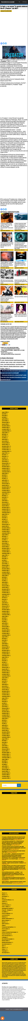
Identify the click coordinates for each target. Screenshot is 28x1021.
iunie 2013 (4, 681)
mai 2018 (4, 580)
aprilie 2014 (4, 664)
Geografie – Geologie (6, 910)
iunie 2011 (4, 721)
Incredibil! (4, 911)
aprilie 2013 (4, 684)
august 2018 (4, 575)
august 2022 (4, 493)
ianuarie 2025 (5, 444)
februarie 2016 (5, 626)
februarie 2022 (5, 504)
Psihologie (4, 937)
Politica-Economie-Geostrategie (9, 932)
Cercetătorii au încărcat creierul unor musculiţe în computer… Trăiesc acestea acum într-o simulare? (13, 862)
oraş (6, 970)
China (11, 964)
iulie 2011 (4, 720)
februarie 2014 (5, 667)
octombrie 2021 (5, 510)
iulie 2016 (4, 618)
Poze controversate (6, 935)
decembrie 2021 (5, 507)
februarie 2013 (5, 687)
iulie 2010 (4, 740)
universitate (11, 975)
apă (10, 962)
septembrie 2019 (5, 553)
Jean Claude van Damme (9, 364)
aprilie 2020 (4, 541)
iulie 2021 (4, 516)
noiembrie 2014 (5, 652)
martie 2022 (4, 502)
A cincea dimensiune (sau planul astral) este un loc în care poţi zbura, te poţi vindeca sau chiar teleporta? (13, 878)
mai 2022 (4, 499)
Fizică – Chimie (5, 906)
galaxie (19, 966)
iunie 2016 (4, 619)
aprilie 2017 (4, 602)
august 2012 (4, 698)
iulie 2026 (4, 413)
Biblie (21, 962)
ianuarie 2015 (5, 648)
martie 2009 (4, 767)
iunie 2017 (4, 599)
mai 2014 (4, 662)
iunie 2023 (4, 476)
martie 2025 (4, 441)
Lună (16, 967)
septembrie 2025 (5, 430)
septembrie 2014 (5, 655)
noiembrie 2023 (5, 468)
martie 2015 (4, 645)
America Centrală (9, 360)
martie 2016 (4, 625)
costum (11, 362)
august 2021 (4, 514)
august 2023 (4, 473)
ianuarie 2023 (5, 485)
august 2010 (4, 739)
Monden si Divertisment (7, 358)
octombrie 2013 (5, 674)
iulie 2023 (4, 475)
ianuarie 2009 (5, 771)
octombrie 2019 (5, 551)
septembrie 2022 (5, 492)
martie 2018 (4, 584)
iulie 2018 (4, 577)
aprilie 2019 (4, 562)
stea (13, 974)
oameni (21, 969)
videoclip (23, 975)
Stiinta (3, 949)
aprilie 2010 (4, 745)
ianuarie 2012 (5, 710)
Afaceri (3, 893)
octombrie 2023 (5, 470)
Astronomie (4, 896)
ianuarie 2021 (5, 526)
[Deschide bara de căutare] (19, 2)
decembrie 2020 (5, 527)
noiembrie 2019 (5, 550)
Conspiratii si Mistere (6, 899)
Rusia (10, 973)
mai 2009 (4, 764)
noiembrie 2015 (5, 631)
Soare (8, 974)
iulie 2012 (4, 699)
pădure (22, 366)
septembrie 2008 (5, 778)
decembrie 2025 (5, 425)
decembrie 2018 (5, 568)
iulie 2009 (4, 761)
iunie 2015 (4, 640)
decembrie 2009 (5, 752)
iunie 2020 (4, 538)
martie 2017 (4, 604)
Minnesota (5, 366)
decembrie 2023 (5, 466)
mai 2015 (4, 642)
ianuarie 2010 (5, 750)
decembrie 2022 (5, 487)
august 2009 (4, 759)
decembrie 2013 (5, 670)
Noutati (3, 922)
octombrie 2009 (5, 756)
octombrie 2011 (5, 715)
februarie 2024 (5, 463)
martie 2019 (4, 563)
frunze (1, 364)
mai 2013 (4, 682)
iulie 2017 (4, 597)
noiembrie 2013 (5, 672)
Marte (20, 967)
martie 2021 (4, 522)
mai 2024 (4, 458)
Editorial (4, 903)
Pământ (11, 971)
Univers (5, 975)
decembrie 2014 (5, 650)
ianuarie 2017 (5, 607)
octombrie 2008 (5, 776)
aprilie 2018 (4, 582)
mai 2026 (4, 417)
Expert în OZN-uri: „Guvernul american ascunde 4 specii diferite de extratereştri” (14, 882)
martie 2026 (4, 420)
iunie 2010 (4, 742)
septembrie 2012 (5, 696)
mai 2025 (4, 437)
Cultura (3, 901)
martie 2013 (4, 686)
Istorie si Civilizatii (6, 913)
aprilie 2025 (4, 439)
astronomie (15, 962)
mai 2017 (4, 601)
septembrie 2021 (5, 512)
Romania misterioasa (6, 942)
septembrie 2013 (5, 676)
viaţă (18, 975)
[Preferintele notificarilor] (2, 1018)
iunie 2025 (4, 436)
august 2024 (4, 453)
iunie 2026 (4, 415)
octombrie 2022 (5, 490)
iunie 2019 (4, 558)
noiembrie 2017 (5, 590)
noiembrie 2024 (5, 447)
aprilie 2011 (4, 725)
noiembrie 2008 (5, 774)
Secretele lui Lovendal (7, 2)
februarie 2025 (5, 442)
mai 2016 (4, 621)
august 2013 (4, 677)
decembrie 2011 (5, 711)
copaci (7, 362)
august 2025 (4, 432)
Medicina (4, 916)
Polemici (4, 930)
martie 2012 (4, 706)
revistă (20, 971)
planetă (5, 971)
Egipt (11, 965)
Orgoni (3, 925)
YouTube (4, 976)
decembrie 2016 (5, 609)
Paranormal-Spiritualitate (7, 927)
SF (9, 368)
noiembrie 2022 (5, 488)
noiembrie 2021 (5, 509)
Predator (2, 368)
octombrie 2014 (5, 653)
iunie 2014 (4, 660)
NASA (6, 969)
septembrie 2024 (5, 451)
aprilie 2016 (4, 623)
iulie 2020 (4, 536)
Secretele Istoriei (5, 944)
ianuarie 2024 (5, 465)
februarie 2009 (5, 769)
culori (14, 362)
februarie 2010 (5, 749)
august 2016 (4, 616)
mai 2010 (4, 744)
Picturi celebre (5, 928)
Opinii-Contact (5, 923)
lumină (11, 967)
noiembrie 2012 (5, 693)
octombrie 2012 (5, 694)
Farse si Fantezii (5, 905)
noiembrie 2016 (5, 611)
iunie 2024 (4, 456)
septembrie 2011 (5, 716)
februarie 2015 (5, 647)
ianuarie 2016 (5, 628)
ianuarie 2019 (5, 567)
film (24, 362)
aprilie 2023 (4, 480)
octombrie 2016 (5, 613)
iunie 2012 (4, 701)
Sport (3, 945)
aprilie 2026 (4, 419)
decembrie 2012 (5, 691)
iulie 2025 (4, 434)
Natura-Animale (5, 920)
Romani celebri (5, 940)
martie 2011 (4, 727)
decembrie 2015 (5, 630)
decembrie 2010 (5, 732)
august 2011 (4, 718)
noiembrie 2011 (5, 713)
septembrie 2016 (5, 614)
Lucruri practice (5, 915)
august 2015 (4, 636)
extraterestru (19, 362)
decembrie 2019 (5, 548)
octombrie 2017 (5, 592)
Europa (15, 965)
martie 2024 (4, 461)
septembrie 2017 (5, 594)
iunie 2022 (4, 497)
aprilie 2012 (4, 704)
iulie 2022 (4, 495)
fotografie (9, 966)
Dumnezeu (5, 965)
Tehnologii (4, 950)
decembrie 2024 (5, 446)
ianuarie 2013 (5, 689)
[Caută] (19, 785)
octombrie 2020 (5, 531)
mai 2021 (4, 519)
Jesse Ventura (19, 364)
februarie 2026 (5, 422)
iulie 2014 (4, 659)
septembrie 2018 (5, 573)
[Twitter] (4, 43)
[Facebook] (1, 43)
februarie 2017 (5, 606)
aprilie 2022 (4, 500)
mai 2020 (4, 539)
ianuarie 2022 (5, 505)
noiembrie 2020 (5, 529)
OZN (10, 970)
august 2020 (4, 534)
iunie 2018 (4, 579)
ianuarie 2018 (5, 587)
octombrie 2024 (5, 449)
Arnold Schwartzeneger (18, 360)
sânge (6, 368)
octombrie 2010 (5, 735)
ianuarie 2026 (5, 424)
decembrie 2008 (5, 773)
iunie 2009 (4, 762)
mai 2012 (4, 703)
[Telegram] (6, 43)
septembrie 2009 (5, 757)
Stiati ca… (4, 947)
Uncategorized (5, 952)
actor (3, 360)
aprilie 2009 (4, 766)
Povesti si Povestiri (6, 933)
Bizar (3, 898)
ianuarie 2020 (5, 546)
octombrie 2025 (5, 429)
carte (6, 964)
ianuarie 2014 (5, 669)
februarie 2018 (5, 585)
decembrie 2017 (5, 589)
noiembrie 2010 (5, 733)
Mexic (1, 366)
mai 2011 (3, 723)
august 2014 (4, 657)
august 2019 (4, 555)
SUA (23, 974)
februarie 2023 (5, 483)
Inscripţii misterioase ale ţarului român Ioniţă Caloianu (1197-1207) (13, 851)
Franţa (14, 966)
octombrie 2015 (5, 633)
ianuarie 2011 (4, 730)
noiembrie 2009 (5, 754)
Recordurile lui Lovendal (7, 939)
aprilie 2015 (4, 643)
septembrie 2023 (5, 471)
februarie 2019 (5, 565)
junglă (24, 364)
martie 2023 (4, 482)
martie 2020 (4, 543)
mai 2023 (4, 478)
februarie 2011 (5, 728)
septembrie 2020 (5, 533)
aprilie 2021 (4, 521)
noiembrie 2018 (5, 570)
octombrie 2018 (5, 572)
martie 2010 (4, 747)
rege (16, 971)
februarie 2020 (5, 544)
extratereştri (22, 965)
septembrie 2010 (5, 737)
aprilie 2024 (4, 459)
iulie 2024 (4, 454)
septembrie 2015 (5, 635)
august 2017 (4, 596)
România (5, 973)
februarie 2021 (5, 524)
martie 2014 (4, 665)
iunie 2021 (4, 517)
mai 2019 (4, 560)
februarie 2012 (5, 708)
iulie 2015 (4, 638)
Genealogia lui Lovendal (7, 908)
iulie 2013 (4, 679)
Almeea (3, 894)
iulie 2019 (4, 556)
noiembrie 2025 (5, 427)
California (2, 362)
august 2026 (4, 412)
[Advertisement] (14, 27)
